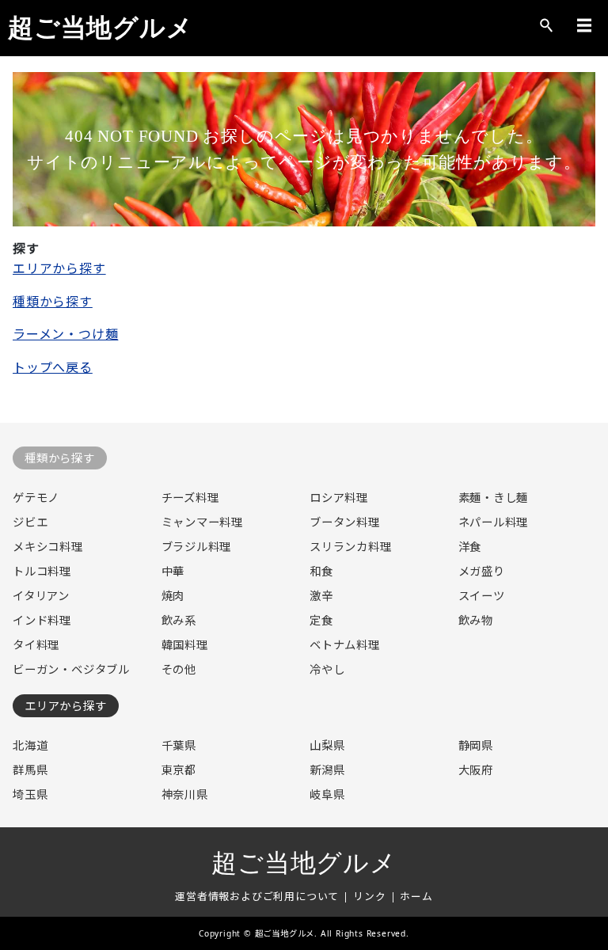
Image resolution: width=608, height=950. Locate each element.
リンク (369, 896)
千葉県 (179, 745)
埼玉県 (30, 794)
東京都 (179, 769)
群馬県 (30, 769)
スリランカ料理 (351, 546)
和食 (321, 571)
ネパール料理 (493, 522)
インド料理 (42, 620)
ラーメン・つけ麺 (65, 334)
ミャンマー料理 (203, 522)
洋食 (470, 546)
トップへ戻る (53, 367)
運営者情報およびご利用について (257, 896)
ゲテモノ (36, 497)
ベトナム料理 (345, 644)
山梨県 (327, 745)
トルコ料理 (42, 571)
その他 (179, 669)
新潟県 (327, 769)
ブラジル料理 (197, 546)
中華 (173, 571)
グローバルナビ (584, 25)
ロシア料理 (339, 497)
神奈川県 (185, 794)
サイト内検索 (546, 25)
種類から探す (53, 301)
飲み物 (475, 620)
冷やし (327, 669)
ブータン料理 (345, 522)
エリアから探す (59, 268)
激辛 (321, 595)
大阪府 (475, 769)
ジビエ (30, 522)
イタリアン (41, 595)
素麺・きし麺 (493, 497)
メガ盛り (481, 571)
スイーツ (481, 595)
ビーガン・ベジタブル (71, 669)
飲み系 (179, 620)
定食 (321, 620)
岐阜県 (327, 794)
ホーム (416, 896)
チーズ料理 (190, 497)
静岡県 (475, 745)
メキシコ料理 (48, 546)
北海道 (30, 745)
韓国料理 (185, 644)
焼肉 (173, 595)
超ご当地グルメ (100, 27)
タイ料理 (36, 644)
